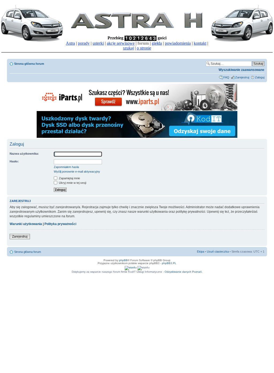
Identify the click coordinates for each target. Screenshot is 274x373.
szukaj (128, 48)
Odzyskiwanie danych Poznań (183, 271)
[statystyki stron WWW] (131, 267)
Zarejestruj (242, 77)
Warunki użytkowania (26, 224)
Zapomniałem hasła (66, 167)
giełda (157, 43)
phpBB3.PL (169, 263)
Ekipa (200, 251)
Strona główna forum (29, 63)
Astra (70, 43)
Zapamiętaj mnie (69, 178)
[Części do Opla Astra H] (137, 109)
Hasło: (14, 161)
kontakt (200, 43)
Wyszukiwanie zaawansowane (241, 70)
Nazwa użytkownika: (24, 153)
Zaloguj (259, 77)
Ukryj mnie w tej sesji (72, 182)
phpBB (123, 260)
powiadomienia (178, 43)
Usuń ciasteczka (218, 251)
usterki (98, 43)
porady (84, 43)
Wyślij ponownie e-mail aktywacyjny (77, 171)
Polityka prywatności (60, 224)
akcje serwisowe (121, 43)
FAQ (226, 77)
